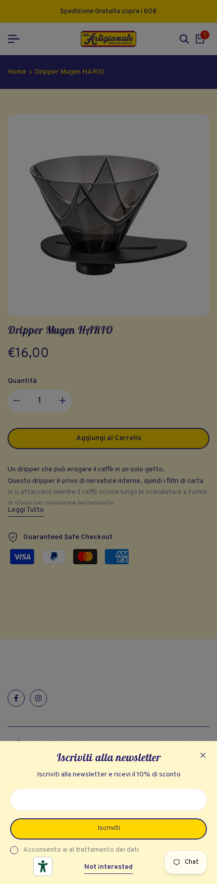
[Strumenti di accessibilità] (42, 866)
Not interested (108, 867)
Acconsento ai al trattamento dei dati (81, 850)
